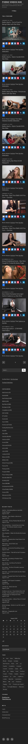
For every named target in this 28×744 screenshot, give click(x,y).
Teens (3, 483)
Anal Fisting (5, 398)
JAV (3, 448)
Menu (14, 10)
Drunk (3, 419)
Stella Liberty (5, 51)
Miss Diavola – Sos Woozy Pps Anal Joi (11, 563)
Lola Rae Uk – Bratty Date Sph (9, 586)
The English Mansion (12, 686)
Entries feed (5, 712)
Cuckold (5, 668)
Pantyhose (5, 120)
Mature (4, 457)
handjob (16, 674)
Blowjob (10, 661)
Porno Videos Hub (12, 2)
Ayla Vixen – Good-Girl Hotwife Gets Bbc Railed (13, 571)
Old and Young (5, 463)
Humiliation (5, 676)
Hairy (3, 433)
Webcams (4, 495)
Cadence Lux (22, 321)
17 (3, 631)
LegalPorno (20, 676)
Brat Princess (6, 663)
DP (3, 416)
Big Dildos (4, 404)
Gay (3, 430)
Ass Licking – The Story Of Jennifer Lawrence (13, 567)
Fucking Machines (6, 427)
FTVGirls (11, 674)
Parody (4, 466)
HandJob (4, 436)
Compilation (5, 410)
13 (14, 629)
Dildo (4, 671)
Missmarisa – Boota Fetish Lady (10, 543)
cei (20, 663)
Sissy (4, 686)
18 (6, 631)
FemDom (12, 49)
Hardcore (4, 439)
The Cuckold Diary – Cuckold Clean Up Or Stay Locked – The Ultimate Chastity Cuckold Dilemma (13, 527)
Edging (12, 671)
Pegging (5, 684)
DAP (3, 413)
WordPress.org (6, 718)
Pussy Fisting (5, 474)
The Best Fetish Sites (7, 382)
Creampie (18, 666)
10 (3, 629)
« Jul (3, 641)
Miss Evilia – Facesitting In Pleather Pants (12, 558)
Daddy (16, 668)
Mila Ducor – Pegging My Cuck (9, 611)
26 (10, 634)
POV (10, 684)
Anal (3, 395)
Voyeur (4, 492)
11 (6, 629)
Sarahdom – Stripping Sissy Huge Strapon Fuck (13, 539)
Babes (20, 118)
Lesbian (4, 454)
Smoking (4, 480)
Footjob (5, 674)
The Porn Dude (14, 379)
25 (7, 634)
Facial (16, 671)
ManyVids (11, 679)
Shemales (4, 477)
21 (17, 631)
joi (10, 676)
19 (10, 631)
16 (24, 629)
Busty (12, 663)
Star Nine (21, 49)
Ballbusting (17, 658)
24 (3, 634)
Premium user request (18, 684)
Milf (3, 460)
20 (14, 631)
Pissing (4, 468)
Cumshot (11, 668)
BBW (3, 401)
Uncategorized (5, 486)
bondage (16, 661)
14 (17, 629)
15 (21, 629)
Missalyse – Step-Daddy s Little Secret (11, 516)
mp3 (13, 681)
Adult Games (5, 392)
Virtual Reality (5, 489)
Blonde (4, 661)
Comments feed (6, 715)
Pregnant (4, 471)
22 (21, 631)
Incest (3, 442)
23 (24, 631)
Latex (3, 451)
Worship (5, 689)
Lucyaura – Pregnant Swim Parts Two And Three (14, 576)
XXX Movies (5, 498)
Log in (3, 709)
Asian (11, 658)
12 (10, 629)
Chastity (5, 666)
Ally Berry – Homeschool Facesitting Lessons (13, 548)
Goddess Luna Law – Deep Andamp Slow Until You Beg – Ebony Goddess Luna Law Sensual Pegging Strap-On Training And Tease (13, 592)
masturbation (18, 679)
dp (7, 671)
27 (14, 634)
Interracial (4, 445)
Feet (3, 422)
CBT (17, 663)
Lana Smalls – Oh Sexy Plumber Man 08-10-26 (13, 520)
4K (3, 658)
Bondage (4, 407)
